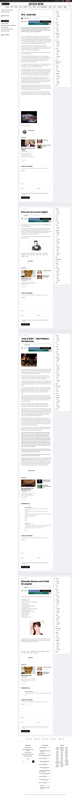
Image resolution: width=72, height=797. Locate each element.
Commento (23, 170)
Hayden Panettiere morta (5, 11)
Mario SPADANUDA (28, 507)
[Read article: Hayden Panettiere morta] (28, 273)
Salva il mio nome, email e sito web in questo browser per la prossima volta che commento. (35, 194)
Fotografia (58, 242)
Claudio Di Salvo (27, 344)
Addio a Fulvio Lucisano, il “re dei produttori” (8, 25)
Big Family (43, 651)
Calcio (57, 20)
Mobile (58, 81)
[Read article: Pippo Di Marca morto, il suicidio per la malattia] (39, 481)
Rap (40, 254)
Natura (57, 67)
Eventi (20, 7)
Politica (58, 212)
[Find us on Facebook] (63, 1)
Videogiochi (58, 280)
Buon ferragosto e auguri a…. (44, 779)
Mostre (58, 46)
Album (24, 651)
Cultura (34, 7)
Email (22, 188)
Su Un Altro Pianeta (26, 226)
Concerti (58, 25)
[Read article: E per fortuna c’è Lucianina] (39, 272)
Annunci (65, 7)
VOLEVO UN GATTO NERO (43, 764)
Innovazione (58, 76)
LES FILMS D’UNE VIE (4, 23)
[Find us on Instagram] (66, 1)
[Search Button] (33, 762)
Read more (24, 160)
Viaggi (57, 31)
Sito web (38, 188)
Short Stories (58, 56)
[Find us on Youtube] (69, 1)
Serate (46, 254)
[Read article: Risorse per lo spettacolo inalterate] (39, 146)
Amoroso (39, 651)
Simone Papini (26, 18)
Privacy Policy (63, 794)
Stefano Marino (24, 151)
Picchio (34, 254)
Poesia (58, 57)
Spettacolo (23, 256)
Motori (58, 78)
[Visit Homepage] (36, 4)
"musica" (24, 253)
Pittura (58, 43)
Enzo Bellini (26, 215)
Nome (22, 183)
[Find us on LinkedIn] (68, 1)
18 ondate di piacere (4, 27)
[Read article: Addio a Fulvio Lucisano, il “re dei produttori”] (28, 143)
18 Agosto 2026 (30, 151)
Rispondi (27, 520)
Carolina (40, 253)
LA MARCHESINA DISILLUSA (44, 761)
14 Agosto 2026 (46, 141)
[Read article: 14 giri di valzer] (39, 141)
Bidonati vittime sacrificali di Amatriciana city (47, 486)
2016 (24, 125)
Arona (37, 253)
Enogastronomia (44, 7)
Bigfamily (47, 651)
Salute (54, 7)
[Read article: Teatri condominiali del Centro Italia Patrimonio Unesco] (28, 483)
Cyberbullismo (46, 224)
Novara (31, 254)
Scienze (50, 7)
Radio (57, 75)
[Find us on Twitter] (65, 1)
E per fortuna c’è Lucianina (47, 270)
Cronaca (58, 13)
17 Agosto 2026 (30, 280)
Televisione (58, 232)
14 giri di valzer (42, 785)
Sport (12, 7)
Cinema (58, 36)
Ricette (58, 63)
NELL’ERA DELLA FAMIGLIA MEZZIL (7, 29)
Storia (57, 53)
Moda (38, 7)
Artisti (57, 24)
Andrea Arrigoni (32, 253)
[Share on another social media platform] (50, 24)
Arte (30, 7)
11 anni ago (32, 18)
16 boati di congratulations (44, 767)
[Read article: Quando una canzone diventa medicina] (39, 277)
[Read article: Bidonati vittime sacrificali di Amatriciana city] (39, 487)
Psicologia (58, 71)
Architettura (58, 239)
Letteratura (58, 50)
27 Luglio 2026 (30, 491)
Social (57, 79)
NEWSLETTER (6, 3)
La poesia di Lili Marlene (43, 776)
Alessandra (28, 651)
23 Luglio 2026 (45, 482)
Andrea (28, 253)
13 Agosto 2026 (46, 147)
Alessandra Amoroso (34, 651)
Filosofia (58, 51)
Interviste (58, 29)
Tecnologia (60, 7)
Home (22, 11)
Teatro (57, 235)
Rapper (43, 254)
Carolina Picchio (45, 253)
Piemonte (37, 254)
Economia (58, 16)
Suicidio (27, 256)
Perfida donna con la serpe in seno (45, 773)
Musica (16, 7)
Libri (57, 54)
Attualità (7, 7)
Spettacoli (25, 7)
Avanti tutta (27, 125)
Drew (27, 254)
